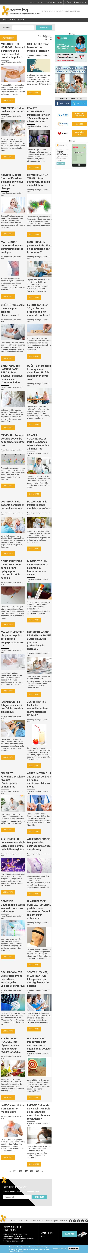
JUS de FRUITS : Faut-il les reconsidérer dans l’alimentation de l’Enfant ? (37, 708)
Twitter (74, 1220)
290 (31, 1171)
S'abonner (39, 1197)
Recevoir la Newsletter (71, 99)
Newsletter (23, 1221)
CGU (56, 1221)
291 (37, 1171)
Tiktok (82, 1220)
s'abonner (69, 1234)
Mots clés (6, 27)
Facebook (70, 1220)
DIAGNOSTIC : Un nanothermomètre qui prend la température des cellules (37, 568)
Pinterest (78, 1220)
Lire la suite (8, 101)
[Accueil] (6, 11)
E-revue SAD (51, 2)
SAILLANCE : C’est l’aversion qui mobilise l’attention (38, 47)
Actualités (44, 11)
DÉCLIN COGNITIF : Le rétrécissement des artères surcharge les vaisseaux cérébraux (13, 979)
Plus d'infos (18, 1251)
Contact (63, 1221)
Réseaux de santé (70, 11)
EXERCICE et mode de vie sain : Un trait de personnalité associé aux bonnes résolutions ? (38, 1112)
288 (20, 1171)
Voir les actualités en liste (46, 38)
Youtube (86, 1220)
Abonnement (60, 11)
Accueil (4, 20)
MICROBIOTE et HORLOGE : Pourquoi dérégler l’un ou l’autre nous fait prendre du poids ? (13, 51)
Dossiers (52, 11)
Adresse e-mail (9, 1194)
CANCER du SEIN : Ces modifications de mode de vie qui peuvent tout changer (12, 182)
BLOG (78, 11)
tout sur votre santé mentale (80, 115)
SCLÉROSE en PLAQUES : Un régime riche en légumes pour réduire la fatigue (11, 1045)
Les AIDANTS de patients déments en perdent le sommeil (12, 505)
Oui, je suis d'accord (59, 1248)
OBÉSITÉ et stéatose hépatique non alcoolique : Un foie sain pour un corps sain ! (39, 372)
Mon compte (81, 2)
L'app (60, 2)
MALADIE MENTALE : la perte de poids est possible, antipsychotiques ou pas (12, 639)
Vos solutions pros (79, 133)
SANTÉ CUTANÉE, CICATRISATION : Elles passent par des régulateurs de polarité (38, 979)
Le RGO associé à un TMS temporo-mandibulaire (12, 1108)
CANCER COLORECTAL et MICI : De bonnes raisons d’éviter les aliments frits (38, 442)
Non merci (73, 1248)
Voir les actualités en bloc (51, 38)
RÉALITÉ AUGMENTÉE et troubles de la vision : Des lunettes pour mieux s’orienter (38, 115)
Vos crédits (79, 124)
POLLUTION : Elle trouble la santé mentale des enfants (39, 505)
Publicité (50, 1221)
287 (14, 1171)
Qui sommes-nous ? (37, 1221)
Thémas (68, 2)
